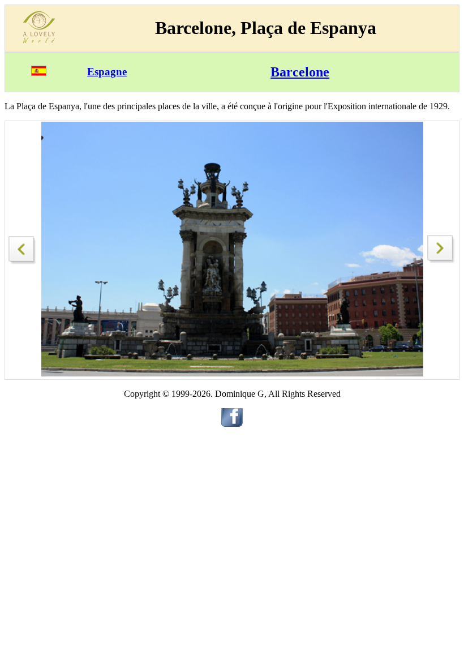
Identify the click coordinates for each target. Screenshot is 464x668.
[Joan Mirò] (441, 260)
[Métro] (22, 247)
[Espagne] (38, 73)
